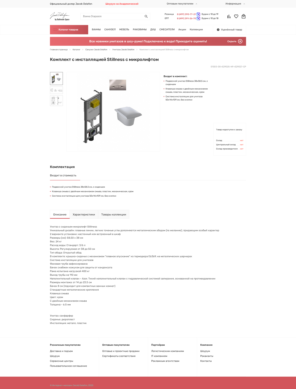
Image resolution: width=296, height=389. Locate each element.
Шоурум (55, 356)
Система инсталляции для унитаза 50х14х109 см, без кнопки (84, 196)
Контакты (206, 360)
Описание (59, 214)
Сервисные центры (61, 360)
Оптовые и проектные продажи (121, 351)
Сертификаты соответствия (119, 356)
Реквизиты (206, 356)
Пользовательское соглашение (68, 365)
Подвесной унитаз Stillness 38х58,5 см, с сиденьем (78, 187)
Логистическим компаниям (167, 351)
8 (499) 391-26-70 (186, 18)
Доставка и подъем (61, 351)
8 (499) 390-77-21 (186, 14)
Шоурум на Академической (121, 3)
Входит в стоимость (63, 175)
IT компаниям (159, 356)
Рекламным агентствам (165, 360)
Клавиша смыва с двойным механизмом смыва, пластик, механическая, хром (93, 191)
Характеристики (84, 214)
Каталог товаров (68, 29)
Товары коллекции (113, 214)
